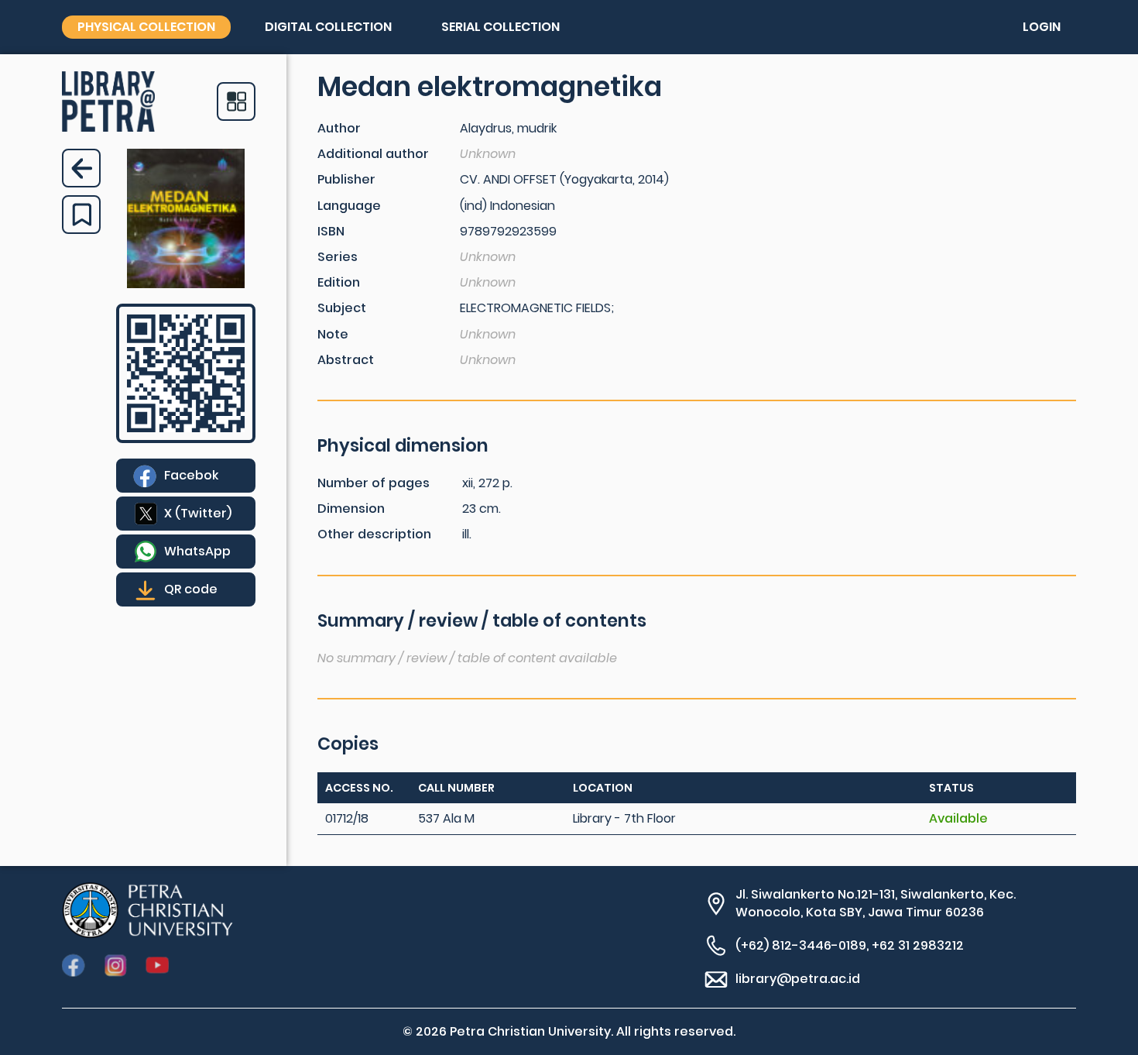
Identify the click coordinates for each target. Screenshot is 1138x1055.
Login (1042, 27)
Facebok (191, 475)
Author (339, 128)
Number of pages (373, 483)
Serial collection (500, 27)
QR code (191, 589)
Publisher (346, 179)
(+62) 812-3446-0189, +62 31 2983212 (849, 945)
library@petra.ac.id (797, 979)
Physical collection (146, 27)
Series (337, 257)
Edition (338, 282)
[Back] (81, 168)
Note (332, 334)
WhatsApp (197, 551)
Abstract (345, 360)
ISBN (330, 231)
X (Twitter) (197, 513)
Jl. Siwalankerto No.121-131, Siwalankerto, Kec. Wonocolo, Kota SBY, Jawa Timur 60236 (875, 903)
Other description (374, 534)
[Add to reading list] (81, 214)
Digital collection (328, 27)
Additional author (373, 154)
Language (349, 206)
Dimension (351, 508)
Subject (341, 308)
